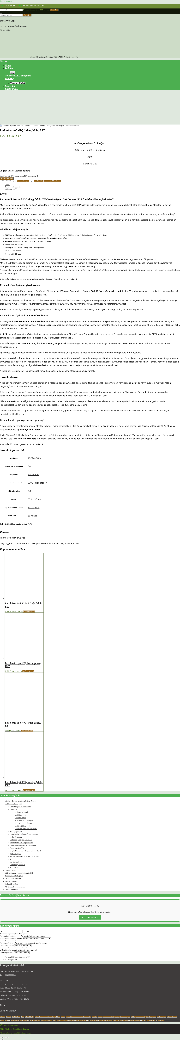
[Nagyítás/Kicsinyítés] (1, 1037)
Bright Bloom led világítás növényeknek (25, 851)
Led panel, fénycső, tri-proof (21, 840)
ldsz (41, 181)
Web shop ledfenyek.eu (9, 1025)
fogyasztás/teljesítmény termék (12, 943)
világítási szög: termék (8, 950)
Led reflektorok (16, 837)
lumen (99, 365)
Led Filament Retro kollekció (26, 829)
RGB (145, 1020)
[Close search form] (1, 13)
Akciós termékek (11, 890)
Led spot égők (20, 818)
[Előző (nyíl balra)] (1, 1039)
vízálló (153, 1020)
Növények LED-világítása (18, 75)
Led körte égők (23, 181)
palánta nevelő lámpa (136, 1020)
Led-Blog (9, 78)
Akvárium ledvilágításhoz (15, 887)
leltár (54, 1020)
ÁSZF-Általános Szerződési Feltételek (14, 1029)
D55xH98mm (34, 499)
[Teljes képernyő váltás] (3, 1037)
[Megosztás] (6, 1037)
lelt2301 (49, 1020)
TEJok (149, 1020)
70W (30, 524)
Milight (84, 1020)
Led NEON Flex (11, 870)
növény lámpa (124, 1020)
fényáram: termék (6, 948)
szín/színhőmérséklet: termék (11, 938)
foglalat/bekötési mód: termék (11, 936)
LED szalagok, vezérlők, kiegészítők (19, 873)
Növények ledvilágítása (14, 876)
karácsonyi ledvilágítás (109, 1017)
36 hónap (32, 516)
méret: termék (5, 941)
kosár (12, 72)
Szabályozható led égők (24, 820)
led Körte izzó (55, 181)
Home (8, 65)
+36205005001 (10, 5)
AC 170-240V (34, 458)
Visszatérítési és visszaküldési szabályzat (16, 1033)
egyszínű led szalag (72, 1017)
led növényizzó (24, 1020)
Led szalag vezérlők (17, 865)
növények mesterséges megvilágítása (101, 1020)
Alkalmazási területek (13, 878)
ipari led (94, 1017)
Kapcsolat (10, 86)
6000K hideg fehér (37, 483)
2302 (26, 1017)
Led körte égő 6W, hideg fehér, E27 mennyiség (18, 176)
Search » (54, 10)
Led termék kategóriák (13, 804)
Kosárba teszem (7, 178)
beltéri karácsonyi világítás (43, 1017)
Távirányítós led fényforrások (21, 843)
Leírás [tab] (7, 185)
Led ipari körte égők (22, 826)
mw (88, 1020)
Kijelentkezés (11, 88)
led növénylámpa (35, 1020)
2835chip (31, 1017)
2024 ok (17, 1017)
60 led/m (2, 1017)
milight (12, 960)
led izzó (47, 181)
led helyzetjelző (161, 1017)
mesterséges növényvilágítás (73, 1020)
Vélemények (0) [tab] (11, 189)
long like (61, 1020)
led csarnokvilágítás (142, 1017)
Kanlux (100, 1017)
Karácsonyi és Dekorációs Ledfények (24, 856)
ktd (132, 1017)
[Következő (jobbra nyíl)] (3, 1039)
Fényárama (9, 244)
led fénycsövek (16, 862)
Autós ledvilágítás (17, 848)
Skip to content (6, 1)
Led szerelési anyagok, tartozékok (23, 845)
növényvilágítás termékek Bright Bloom (20, 801)
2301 (36, 181)
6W (29, 466)
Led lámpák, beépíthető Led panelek (24, 834)
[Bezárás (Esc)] (8, 1037)
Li (57, 1020)
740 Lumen (33, 474)
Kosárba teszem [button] (29, 611)
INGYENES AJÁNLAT (90, 917)
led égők (13, 859)
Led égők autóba (11, 884)
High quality (87, 1017)
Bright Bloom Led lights (19, 957)
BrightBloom (56, 1017)
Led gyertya (152, 1017)
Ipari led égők (15, 854)
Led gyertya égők (21, 812)
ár (39, 181)
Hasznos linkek (17, 83)
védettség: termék (6, 952)
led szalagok (14, 867)
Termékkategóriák (7, 934)
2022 (13, 1017)
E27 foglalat (33, 507)
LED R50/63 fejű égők (23, 823)
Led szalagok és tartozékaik (20, 807)
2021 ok (8, 1017)
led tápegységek (16, 832)
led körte (8, 1020)
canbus (63, 1017)
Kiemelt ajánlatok (12, 881)
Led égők (13, 809)
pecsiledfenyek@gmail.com (33, 5)
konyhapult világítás (123, 1017)
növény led (116, 1020)
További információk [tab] (13, 187)
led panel (44, 1020)
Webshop (9, 68)
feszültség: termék (7, 945)
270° (30, 491)
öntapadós (161, 1020)
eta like (80, 1017)
